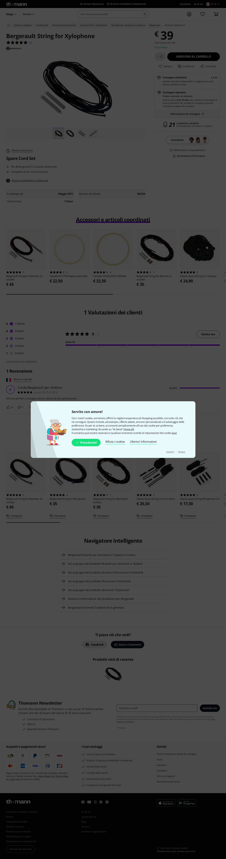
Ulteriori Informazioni (143, 441)
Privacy (181, 451)
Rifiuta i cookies (115, 441)
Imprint (170, 451)
